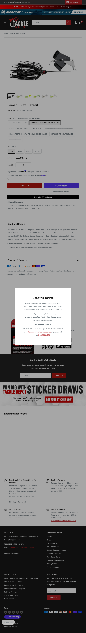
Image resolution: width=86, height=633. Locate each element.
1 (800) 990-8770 (44, 335)
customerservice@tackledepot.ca (38, 332)
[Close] (67, 292)
